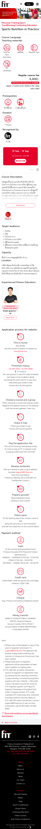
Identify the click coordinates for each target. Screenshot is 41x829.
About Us (20, 769)
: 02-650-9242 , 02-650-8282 (20, 369)
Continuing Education (20, 812)
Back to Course (11, 722)
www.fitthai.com (20, 351)
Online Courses (20, 815)
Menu (20, 766)
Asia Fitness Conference (20, 819)
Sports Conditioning (20, 805)
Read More (20, 205)
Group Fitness (20, 808)
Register (20, 160)
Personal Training (20, 794)
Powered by (32, 169)
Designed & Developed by (19, 827)
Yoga (20, 801)
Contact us (20, 783)
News (21, 776)
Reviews (21, 773)
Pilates (20, 798)
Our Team (20, 780)
